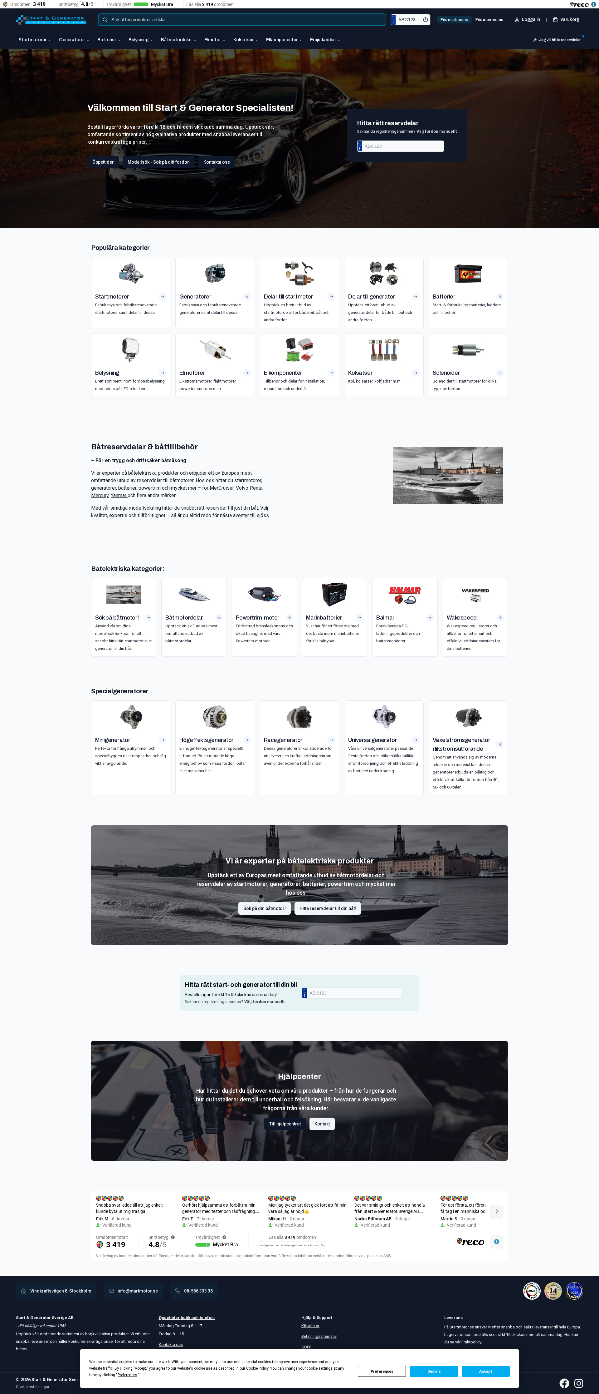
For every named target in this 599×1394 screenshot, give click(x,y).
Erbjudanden (323, 39)
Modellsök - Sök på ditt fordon (159, 162)
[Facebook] (564, 1383)
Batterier (106, 39)
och (194, 1317)
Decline (434, 1371)
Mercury (100, 495)
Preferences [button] (127, 1375)
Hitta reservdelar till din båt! (328, 908)
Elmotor (212, 39)
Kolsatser (243, 39)
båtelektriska (142, 473)
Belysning (139, 39)
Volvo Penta (249, 488)
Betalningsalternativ (319, 1336)
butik (185, 1317)
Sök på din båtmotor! (264, 908)
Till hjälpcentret (285, 1123)
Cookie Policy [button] (257, 1368)
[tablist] (472, 19)
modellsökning (145, 508)
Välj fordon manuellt (436, 131)
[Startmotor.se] (51, 19)
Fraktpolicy (471, 1342)
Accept (485, 1371)
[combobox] (242, 19)
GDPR (306, 1347)
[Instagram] (578, 1383)
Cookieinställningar (32, 1387)
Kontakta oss (216, 162)
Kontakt (322, 1123)
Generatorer (72, 39)
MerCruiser (222, 488)
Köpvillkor (310, 1325)
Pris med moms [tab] (454, 19)
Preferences (382, 1371)
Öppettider (103, 162)
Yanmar (119, 495)
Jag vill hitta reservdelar (560, 40)
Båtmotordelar (176, 39)
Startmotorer (32, 39)
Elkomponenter (282, 39)
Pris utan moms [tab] (489, 19)
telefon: (207, 1317)
